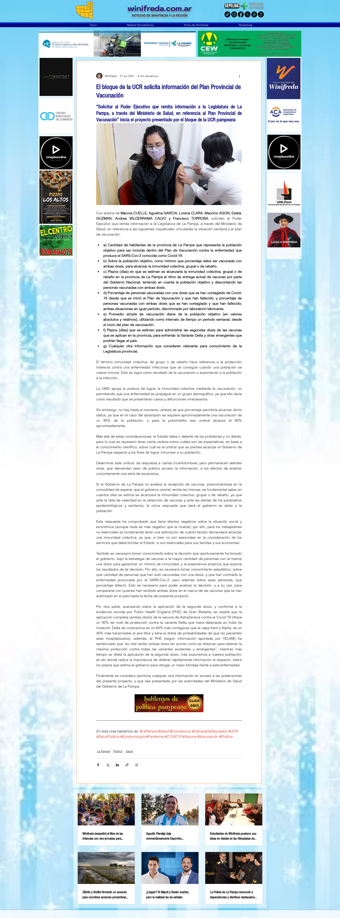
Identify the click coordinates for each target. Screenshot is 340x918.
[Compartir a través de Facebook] (98, 765)
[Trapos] (254, 14)
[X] (247, 14)
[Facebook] (241, 14)
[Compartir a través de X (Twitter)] (108, 765)
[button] (140, 25)
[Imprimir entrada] (137, 765)
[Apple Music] (261, 14)
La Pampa (103, 751)
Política (117, 751)
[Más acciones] (239, 76)
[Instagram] (234, 14)
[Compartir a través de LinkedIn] (117, 765)
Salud (129, 751)
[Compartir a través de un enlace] (127, 765)
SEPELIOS (232, 6)
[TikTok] (227, 14)
